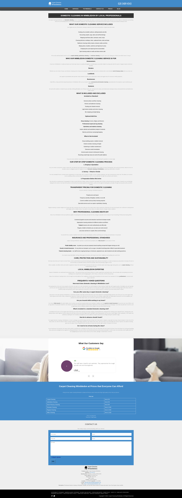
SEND (53, 461)
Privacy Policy (104, 493)
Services (75, 8)
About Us (113, 492)
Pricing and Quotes (97, 492)
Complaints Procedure (123, 492)
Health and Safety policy (70, 493)
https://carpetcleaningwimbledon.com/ (92, 483)
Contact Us (100, 8)
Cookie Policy (106, 492)
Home (66, 8)
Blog (118, 8)
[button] (88, 376)
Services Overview (95, 493)
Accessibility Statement (57, 492)
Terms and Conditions (83, 493)
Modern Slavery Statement (72, 492)
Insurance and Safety (57, 493)
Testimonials (87, 8)
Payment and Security (85, 492)
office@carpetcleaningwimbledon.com (93, 482)
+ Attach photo (56, 457)
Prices (110, 8)
